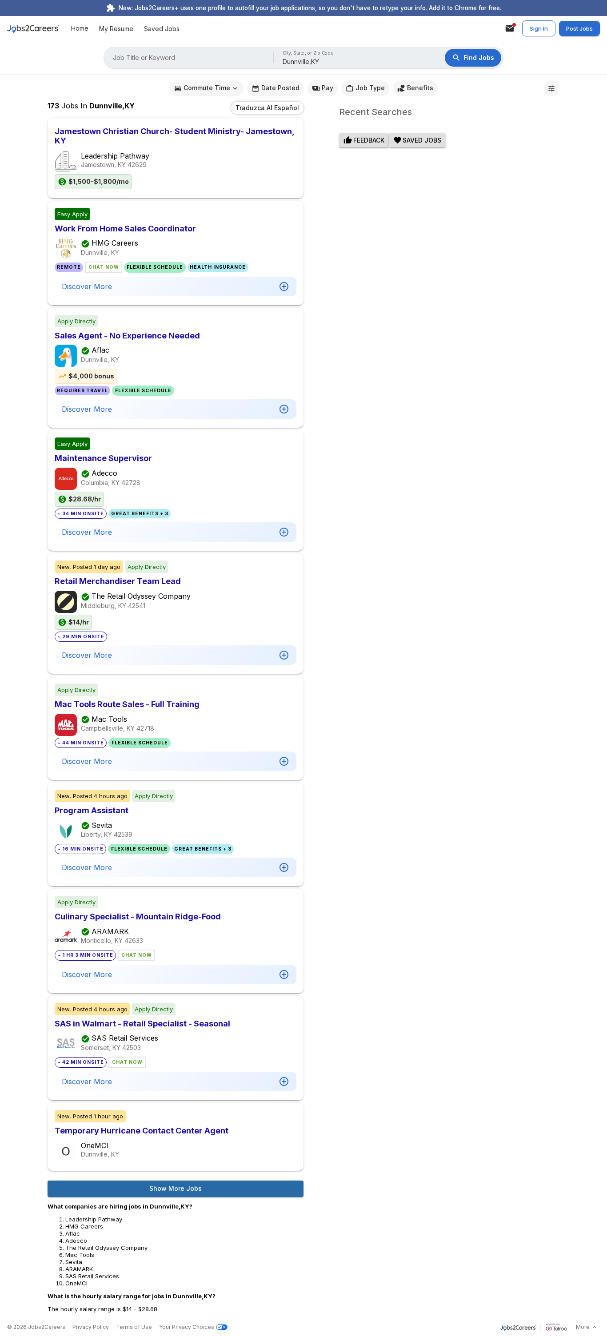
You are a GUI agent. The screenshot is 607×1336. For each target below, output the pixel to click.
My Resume (116, 28)
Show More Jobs (175, 1188)
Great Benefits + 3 (139, 514)
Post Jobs (579, 28)
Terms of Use (134, 1327)
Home (79, 28)
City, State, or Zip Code (308, 53)
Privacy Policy (90, 1327)
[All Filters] (551, 88)
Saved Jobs (162, 28)
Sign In (539, 28)
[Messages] (510, 28)
